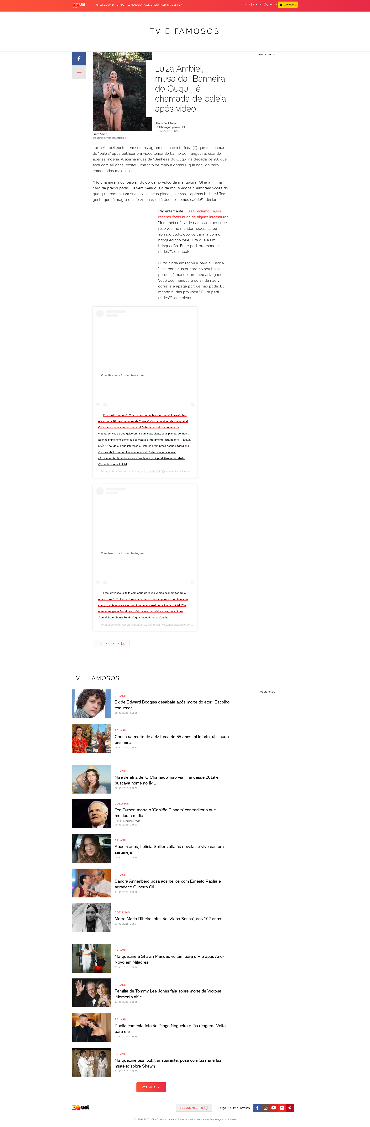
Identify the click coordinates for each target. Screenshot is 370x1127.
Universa (200, 15)
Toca (274, 15)
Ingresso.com (102, 4)
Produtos (79, 15)
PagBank (165, 4)
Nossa (252, 15)
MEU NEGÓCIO (133, 4)
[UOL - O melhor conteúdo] (79, 5)
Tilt (222, 15)
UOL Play (177, 4)
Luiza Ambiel (152, 471)
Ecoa (228, 15)
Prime (266, 15)
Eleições (103, 15)
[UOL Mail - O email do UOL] (257, 4)
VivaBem (213, 15)
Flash (91, 15)
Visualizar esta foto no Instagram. (123, 375)
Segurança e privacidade (222, 1119)
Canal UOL (239, 15)
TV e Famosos (185, 31)
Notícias (116, 15)
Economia (153, 15)
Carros (140, 15)
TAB (259, 15)
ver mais (149, 1087)
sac (247, 4)
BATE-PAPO (118, 4)
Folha (165, 15)
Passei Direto (151, 4)
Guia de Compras (291, 15)
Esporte (176, 15)
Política (128, 15)
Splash (188, 15)
